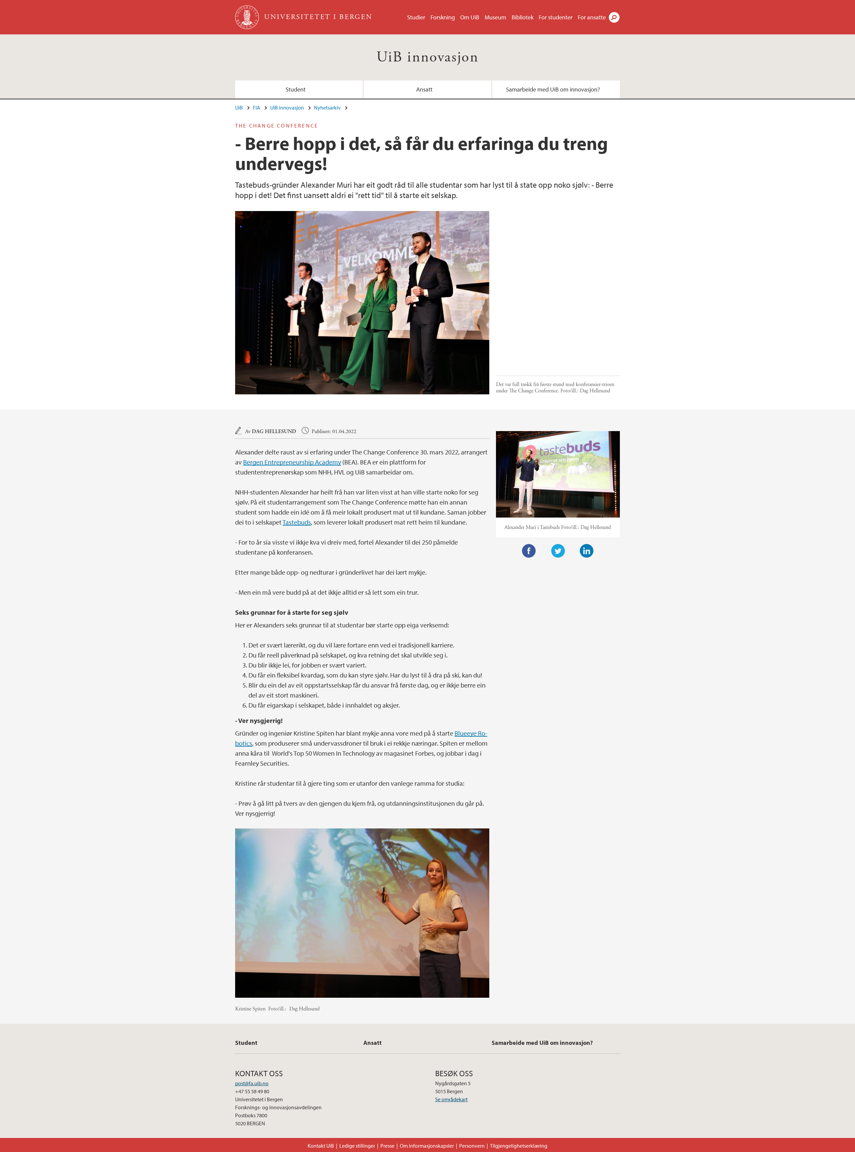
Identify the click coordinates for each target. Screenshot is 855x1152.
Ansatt (424, 89)
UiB (239, 107)
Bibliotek (522, 17)
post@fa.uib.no (252, 1083)
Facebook (529, 551)
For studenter (555, 17)
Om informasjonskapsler (427, 1145)
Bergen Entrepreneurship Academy (292, 462)
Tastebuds (297, 522)
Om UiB (469, 17)
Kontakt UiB (321, 1145)
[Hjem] (247, 17)
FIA (256, 107)
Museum (495, 17)
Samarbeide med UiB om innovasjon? (553, 89)
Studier (416, 17)
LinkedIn (587, 551)
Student (296, 89)
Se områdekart (451, 1099)
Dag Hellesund (274, 431)
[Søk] (614, 17)
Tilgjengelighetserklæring (518, 1145)
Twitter (558, 551)
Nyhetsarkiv (327, 107)
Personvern (472, 1145)
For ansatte (592, 17)
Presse (387, 1145)
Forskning (443, 17)
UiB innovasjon (427, 57)
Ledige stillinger (357, 1145)
